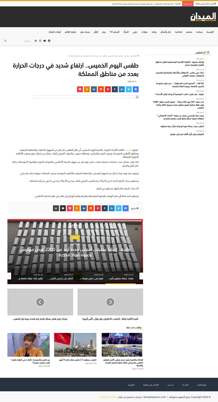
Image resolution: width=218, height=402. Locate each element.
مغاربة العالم (70, 31)
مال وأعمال (166, 31)
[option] (75, 251)
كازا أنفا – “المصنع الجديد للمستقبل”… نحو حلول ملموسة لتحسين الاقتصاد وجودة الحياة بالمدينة (148, 3)
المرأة (126, 31)
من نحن (171, 384)
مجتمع (189, 31)
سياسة (199, 31)
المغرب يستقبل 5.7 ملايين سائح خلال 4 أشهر (77, 359)
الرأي (96, 31)
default (75, 237)
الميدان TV (114, 31)
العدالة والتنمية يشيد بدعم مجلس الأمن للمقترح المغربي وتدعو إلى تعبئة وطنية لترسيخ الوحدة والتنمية (123, 362)
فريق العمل (201, 384)
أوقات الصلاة (55, 31)
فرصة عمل (85, 31)
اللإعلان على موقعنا (151, 384)
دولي (135, 31)
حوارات (144, 31)
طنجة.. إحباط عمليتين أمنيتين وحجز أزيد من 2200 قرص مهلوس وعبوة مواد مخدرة (75, 251)
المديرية (128, 149)
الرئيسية (210, 31)
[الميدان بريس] (203, 16)
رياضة (154, 31)
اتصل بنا (185, 384)
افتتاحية (178, 31)
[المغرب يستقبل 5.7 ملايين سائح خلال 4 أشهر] (75, 345)
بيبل (104, 31)
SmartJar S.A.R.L (108, 396)
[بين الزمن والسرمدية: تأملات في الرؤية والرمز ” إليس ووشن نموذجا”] (28, 345)
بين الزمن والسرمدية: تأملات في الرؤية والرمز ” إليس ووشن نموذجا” (30, 360)
